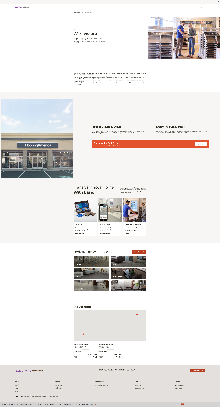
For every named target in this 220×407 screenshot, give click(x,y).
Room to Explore (138, 385)
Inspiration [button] (106, 7)
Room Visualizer (58, 384)
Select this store (78, 351)
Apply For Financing (178, 388)
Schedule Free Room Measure (180, 387)
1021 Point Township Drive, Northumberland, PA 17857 (31, 396)
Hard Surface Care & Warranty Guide (101, 385)
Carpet (16, 387)
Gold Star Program (138, 390)
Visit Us (203, 2)
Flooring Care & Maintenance (100, 387)
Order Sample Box (79, 233)
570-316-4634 (101, 349)
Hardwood (16, 385)
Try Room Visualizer (105, 233)
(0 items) (204, 7)
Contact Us (124, 7)
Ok (182, 404)
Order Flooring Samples (179, 385)
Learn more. (97, 404)
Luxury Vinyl (17, 384)
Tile (15, 390)
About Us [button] (115, 7)
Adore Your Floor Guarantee (140, 388)
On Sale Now (17, 393)
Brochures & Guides (58, 388)
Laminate (16, 388)
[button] (213, 2)
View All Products (138, 251)
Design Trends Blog (58, 385)
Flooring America (77, 12)
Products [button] (98, 7)
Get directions (85, 349)
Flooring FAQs (57, 387)
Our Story (136, 384)
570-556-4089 (77, 349)
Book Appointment (198, 370)
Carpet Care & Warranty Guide (100, 384)
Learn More (127, 233)
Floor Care (16, 391)
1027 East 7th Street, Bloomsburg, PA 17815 (50, 396)
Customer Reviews (138, 387)
